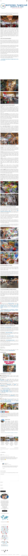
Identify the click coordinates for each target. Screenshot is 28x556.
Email (1, 485)
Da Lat (5, 311)
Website (1, 488)
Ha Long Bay (11, 309)
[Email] (4, 551)
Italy (6, 530)
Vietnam (12, 12)
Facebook (16, 432)
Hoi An (16, 310)
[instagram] (3, 550)
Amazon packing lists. (8, 399)
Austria (2, 527)
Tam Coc (1, 310)
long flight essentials (7, 401)
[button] (27, 1)
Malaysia (2, 537)
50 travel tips (10, 305)
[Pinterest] (5, 412)
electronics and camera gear (5, 400)
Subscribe (17, 554)
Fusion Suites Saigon (9, 332)
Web (5, 432)
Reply (4, 468)
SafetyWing (12, 395)
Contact (14, 554)
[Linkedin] (4, 412)
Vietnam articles (11, 303)
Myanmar (6, 537)
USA (6, 541)
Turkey (5, 533)
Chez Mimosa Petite (10, 335)
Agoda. (15, 384)
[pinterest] (7, 550)
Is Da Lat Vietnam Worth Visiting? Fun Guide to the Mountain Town (11, 443)
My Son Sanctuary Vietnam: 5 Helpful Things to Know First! (4, 448)
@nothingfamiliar (12, 350)
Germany (2, 529)
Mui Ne (1, 311)
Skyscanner (2, 380)
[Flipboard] (6, 412)
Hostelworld (2, 385)
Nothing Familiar (4, 554)
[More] (8, 412)
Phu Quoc (8, 311)
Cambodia (5, 535)
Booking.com (9, 384)
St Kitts (6, 542)
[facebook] (5, 550)
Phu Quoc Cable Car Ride (7, 391)
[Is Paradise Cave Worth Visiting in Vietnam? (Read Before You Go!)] (3, 439)
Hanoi (8, 309)
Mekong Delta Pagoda (4, 390)
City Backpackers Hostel (10, 340)
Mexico (2, 542)
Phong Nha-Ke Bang (7, 310)
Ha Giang (16, 309)
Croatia (6, 527)
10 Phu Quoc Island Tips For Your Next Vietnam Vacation (14, 448)
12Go (8, 375)
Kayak (7, 380)
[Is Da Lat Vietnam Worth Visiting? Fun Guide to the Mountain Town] (11, 439)
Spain (7, 532)
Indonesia (4, 536)
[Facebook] (1, 412)
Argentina (4, 543)
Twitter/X (8, 432)
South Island (6, 545)
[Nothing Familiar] (14, 6)
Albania (5, 526)
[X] (2, 412)
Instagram (12, 432)
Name (1, 482)
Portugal (3, 532)
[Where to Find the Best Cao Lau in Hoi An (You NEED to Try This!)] (16, 439)
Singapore (5, 538)
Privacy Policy (10, 554)
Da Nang (13, 310)
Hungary (2, 530)
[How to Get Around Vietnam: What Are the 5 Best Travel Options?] (7, 439)
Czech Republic (4, 528)
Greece (6, 529)
